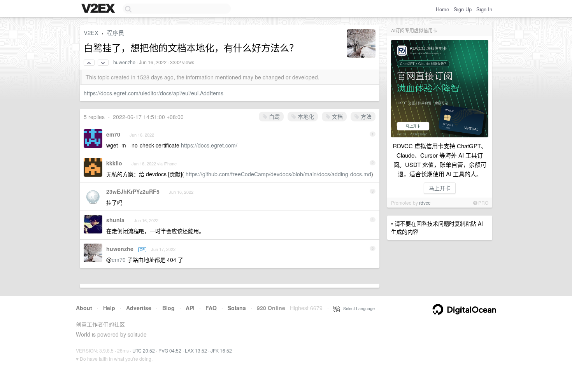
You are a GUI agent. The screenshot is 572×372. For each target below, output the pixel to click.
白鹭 (273, 116)
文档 (336, 116)
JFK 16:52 (221, 350)
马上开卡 (440, 188)
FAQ (211, 308)
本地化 (305, 116)
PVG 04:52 (169, 350)
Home (442, 9)
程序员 (115, 32)
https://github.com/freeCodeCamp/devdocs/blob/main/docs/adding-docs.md (278, 174)
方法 (365, 116)
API (190, 308)
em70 (113, 134)
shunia (115, 220)
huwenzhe (124, 62)
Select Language (357, 308)
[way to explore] (99, 9)
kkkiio (114, 163)
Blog (168, 308)
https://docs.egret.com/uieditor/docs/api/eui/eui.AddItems (153, 93)
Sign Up (463, 9)
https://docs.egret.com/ (209, 145)
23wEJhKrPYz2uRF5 (133, 191)
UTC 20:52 (143, 350)
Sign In (484, 9)
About (84, 308)
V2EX (91, 32)
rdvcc (424, 202)
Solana (237, 308)
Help (109, 308)
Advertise (138, 308)
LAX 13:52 (196, 350)
